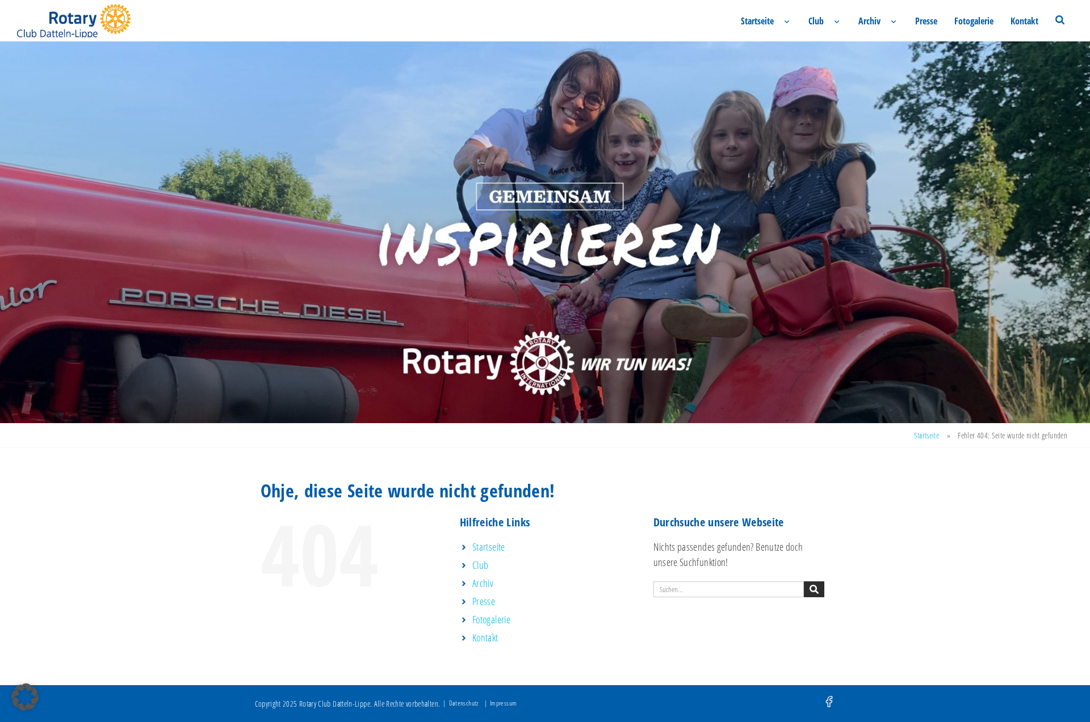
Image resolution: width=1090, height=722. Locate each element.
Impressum (503, 703)
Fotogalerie (973, 21)
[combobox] (728, 589)
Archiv (869, 21)
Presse (926, 21)
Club (816, 21)
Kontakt (1024, 21)
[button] (25, 697)
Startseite (757, 21)
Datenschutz (464, 703)
